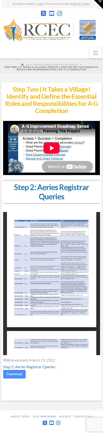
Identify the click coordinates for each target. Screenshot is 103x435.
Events (65, 416)
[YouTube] (51, 13)
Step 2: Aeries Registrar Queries (29, 366)
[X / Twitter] (43, 13)
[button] (95, 52)
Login (40, 3)
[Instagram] (59, 13)
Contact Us (83, 416)
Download (14, 374)
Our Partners (44, 416)
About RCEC (20, 416)
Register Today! (80, 3)
